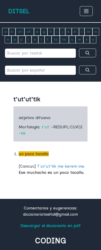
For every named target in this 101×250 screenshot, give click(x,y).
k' (75, 31)
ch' (29, 31)
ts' (64, 39)
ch (20, 31)
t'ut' (46, 126)
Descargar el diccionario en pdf (50, 225)
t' (48, 39)
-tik (22, 133)
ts (55, 39)
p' (21, 39)
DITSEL (19, 11)
